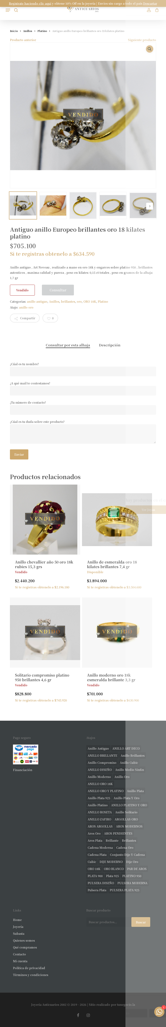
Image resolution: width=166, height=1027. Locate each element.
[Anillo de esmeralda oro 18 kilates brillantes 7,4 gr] (117, 520)
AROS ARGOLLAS (100, 826)
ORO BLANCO (114, 869)
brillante (112, 840)
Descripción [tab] (109, 344)
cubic (92, 862)
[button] (8, 10)
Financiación (22, 770)
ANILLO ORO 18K (100, 784)
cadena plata (97, 855)
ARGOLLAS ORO (126, 819)
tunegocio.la (126, 1005)
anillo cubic (129, 763)
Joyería (18, 927)
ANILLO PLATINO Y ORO (129, 805)
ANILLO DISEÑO (100, 770)
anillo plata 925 (99, 798)
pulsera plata (97, 890)
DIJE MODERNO (111, 862)
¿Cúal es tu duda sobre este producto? (37, 422)
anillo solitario (126, 812)
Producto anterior (23, 40)
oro (79, 301)
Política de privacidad (29, 968)
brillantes (68, 301)
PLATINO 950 (131, 876)
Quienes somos (24, 940)
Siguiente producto (142, 40)
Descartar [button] (150, 3)
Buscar (141, 922)
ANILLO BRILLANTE (102, 755)
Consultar (58, 290)
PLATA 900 (95, 876)
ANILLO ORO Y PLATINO (105, 791)
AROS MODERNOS (129, 826)
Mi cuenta (20, 961)
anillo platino (98, 805)
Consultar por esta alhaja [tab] (68, 344)
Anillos (27, 31)
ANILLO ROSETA (100, 812)
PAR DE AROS (137, 869)
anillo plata (135, 791)
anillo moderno (99, 777)
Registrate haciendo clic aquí (30, 3)
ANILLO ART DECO (126, 748)
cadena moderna (100, 848)
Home (17, 920)
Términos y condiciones (30, 975)
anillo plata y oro (126, 798)
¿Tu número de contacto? (28, 402)
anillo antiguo (37, 301)
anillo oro (26, 307)
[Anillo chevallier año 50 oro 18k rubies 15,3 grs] (45, 520)
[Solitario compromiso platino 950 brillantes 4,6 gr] (45, 632)
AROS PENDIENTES (118, 833)
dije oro (132, 862)
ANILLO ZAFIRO (99, 819)
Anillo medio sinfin (129, 770)
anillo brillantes (133, 755)
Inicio (14, 31)
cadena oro (124, 848)
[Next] (149, 206)
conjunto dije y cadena (127, 855)
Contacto (19, 954)
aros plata (95, 840)
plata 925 (112, 876)
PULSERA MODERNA (132, 883)
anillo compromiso (102, 763)
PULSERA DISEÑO (101, 883)
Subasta (18, 934)
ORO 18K (89, 301)
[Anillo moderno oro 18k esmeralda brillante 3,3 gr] (117, 632)
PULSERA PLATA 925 (124, 890)
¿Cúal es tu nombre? (24, 364)
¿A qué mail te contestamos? (30, 383)
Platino (42, 31)
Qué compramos (25, 947)
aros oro (94, 833)
